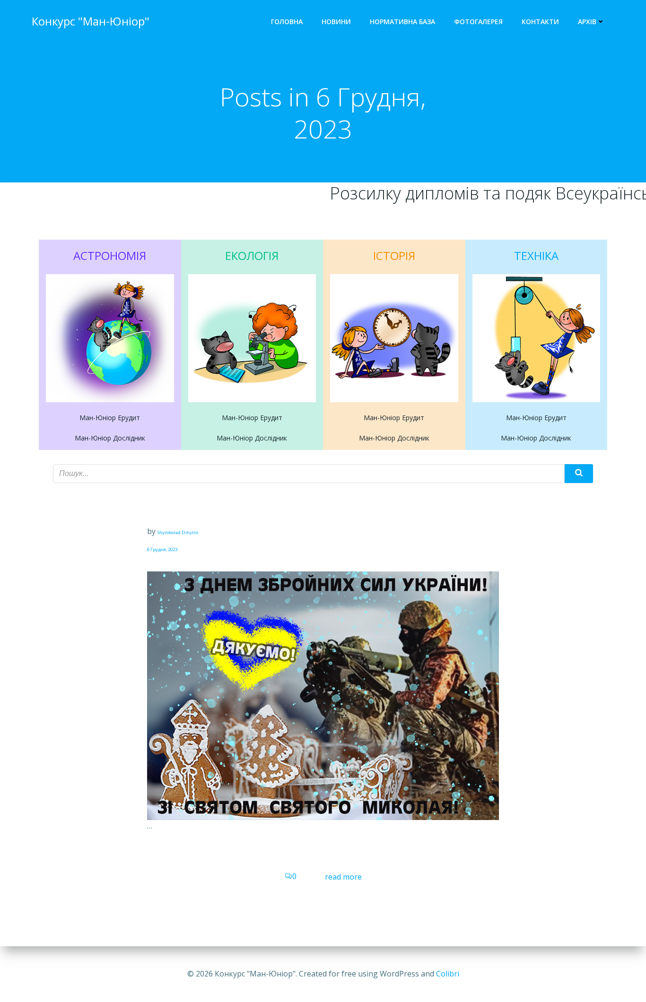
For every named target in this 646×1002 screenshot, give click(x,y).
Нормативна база (402, 21)
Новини (336, 21)
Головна (287, 21)
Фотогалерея (478, 21)
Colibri (447, 973)
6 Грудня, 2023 (162, 549)
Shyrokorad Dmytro (177, 532)
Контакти (540, 21)
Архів (587, 21)
